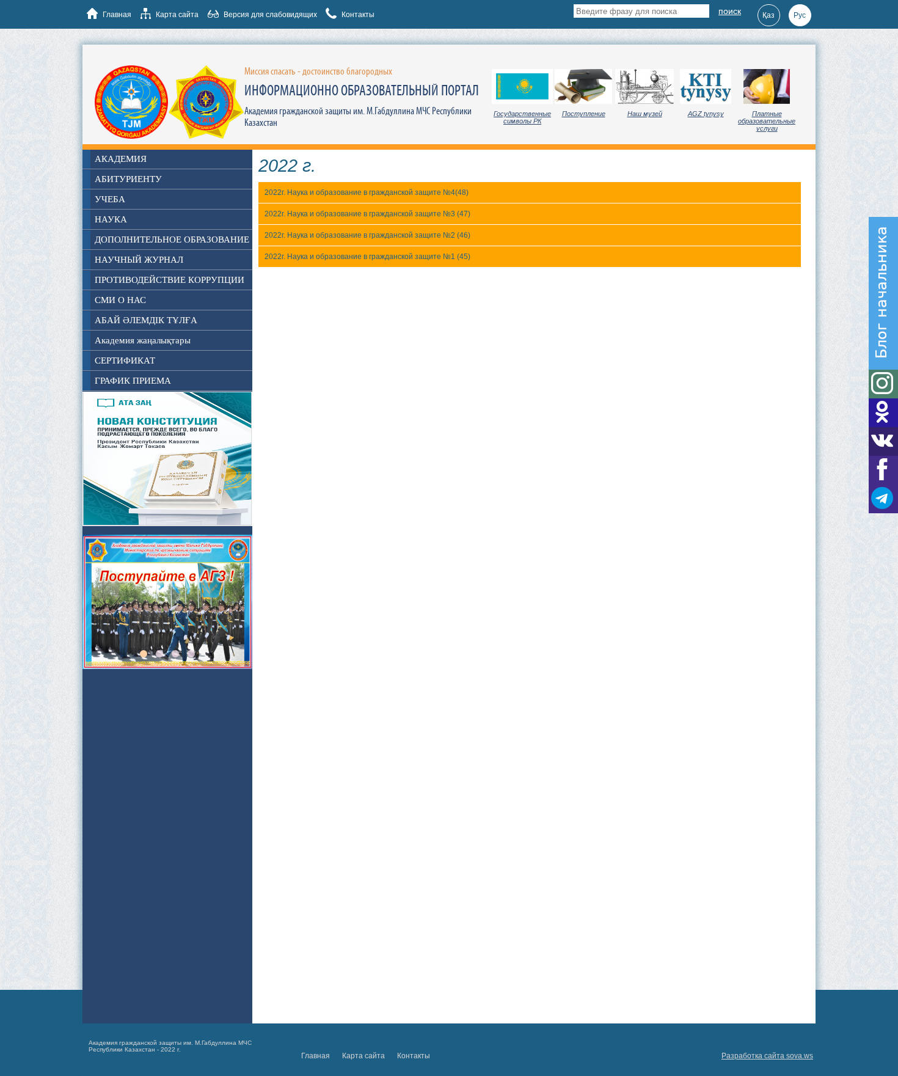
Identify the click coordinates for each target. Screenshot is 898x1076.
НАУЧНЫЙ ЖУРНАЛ (139, 260)
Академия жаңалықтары (143, 340)
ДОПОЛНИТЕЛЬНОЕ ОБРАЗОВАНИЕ (172, 239)
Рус (800, 15)
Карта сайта (176, 14)
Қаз (768, 15)
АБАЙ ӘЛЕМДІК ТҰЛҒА (146, 320)
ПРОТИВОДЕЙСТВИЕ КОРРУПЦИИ (169, 280)
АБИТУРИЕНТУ (128, 179)
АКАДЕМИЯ (121, 159)
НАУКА (111, 219)
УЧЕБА (110, 199)
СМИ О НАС (120, 300)
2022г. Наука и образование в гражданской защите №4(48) (367, 192)
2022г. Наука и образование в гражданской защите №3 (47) (367, 214)
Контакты (357, 14)
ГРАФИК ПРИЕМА (133, 381)
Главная (116, 14)
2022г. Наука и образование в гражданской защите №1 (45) (367, 256)
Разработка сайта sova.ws (767, 1056)
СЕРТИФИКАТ (125, 360)
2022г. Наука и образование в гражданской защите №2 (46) (367, 235)
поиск (729, 11)
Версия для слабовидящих (269, 14)
